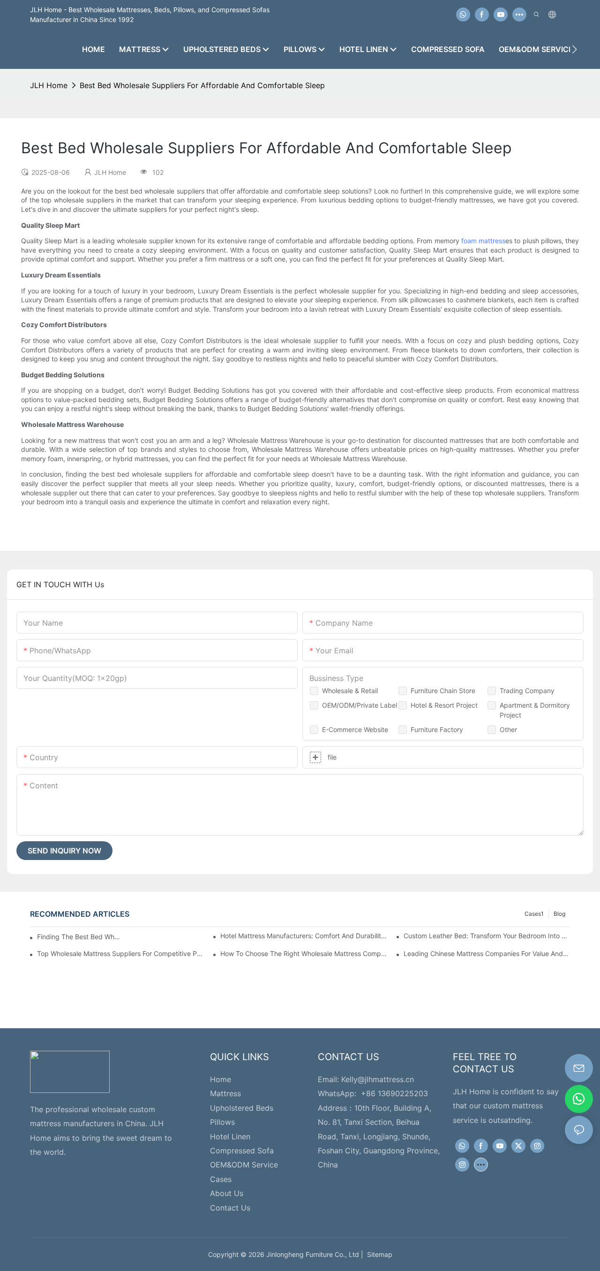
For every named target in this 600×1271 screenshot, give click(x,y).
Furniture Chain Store (443, 691)
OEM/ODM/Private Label (359, 705)
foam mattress (483, 241)
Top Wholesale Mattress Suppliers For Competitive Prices (120, 953)
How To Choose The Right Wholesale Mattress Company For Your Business (303, 953)
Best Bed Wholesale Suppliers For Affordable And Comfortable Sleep (202, 85)
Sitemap (377, 1254)
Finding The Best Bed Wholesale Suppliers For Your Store (78, 937)
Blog (559, 913)
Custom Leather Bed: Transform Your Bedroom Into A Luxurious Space (487, 936)
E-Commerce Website (355, 729)
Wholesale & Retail (350, 691)
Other (508, 729)
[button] (574, 49)
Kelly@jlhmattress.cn (377, 1079)
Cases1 (534, 913)
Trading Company (527, 691)
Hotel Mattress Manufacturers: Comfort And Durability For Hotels (303, 936)
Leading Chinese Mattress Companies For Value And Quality (487, 953)
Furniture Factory (437, 729)
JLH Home (49, 85)
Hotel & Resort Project (444, 705)
